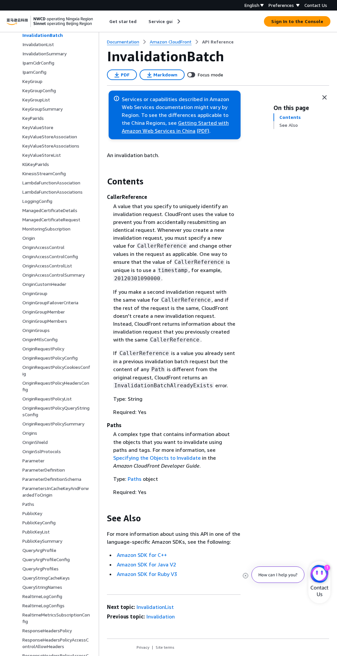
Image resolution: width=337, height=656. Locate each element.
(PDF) (203, 130)
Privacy (143, 647)
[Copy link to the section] (102, 181)
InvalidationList (155, 607)
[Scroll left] (104, 21)
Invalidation (160, 616)
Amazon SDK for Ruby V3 (147, 574)
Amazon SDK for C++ (142, 555)
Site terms (165, 647)
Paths (135, 479)
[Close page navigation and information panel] (324, 97)
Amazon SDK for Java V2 (146, 564)
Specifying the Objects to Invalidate (157, 457)
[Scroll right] (178, 21)
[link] (218, 42)
